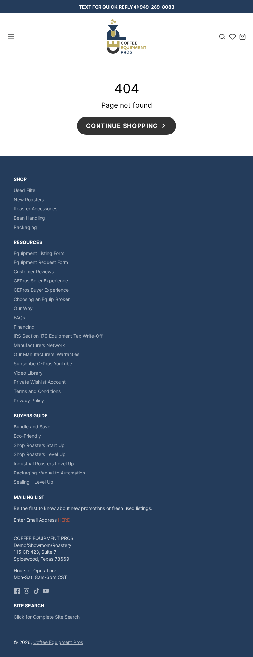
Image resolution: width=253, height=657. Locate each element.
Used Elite (24, 190)
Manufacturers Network (39, 345)
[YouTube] (46, 591)
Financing (24, 326)
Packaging (25, 227)
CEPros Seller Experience (41, 280)
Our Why (23, 308)
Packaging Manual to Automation (49, 472)
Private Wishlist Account (40, 382)
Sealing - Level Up (33, 482)
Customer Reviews (34, 271)
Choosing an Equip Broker (42, 299)
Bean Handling (29, 218)
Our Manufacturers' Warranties (46, 354)
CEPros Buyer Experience (41, 290)
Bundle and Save (32, 426)
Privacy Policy (29, 400)
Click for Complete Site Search (47, 617)
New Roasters (29, 199)
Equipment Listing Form (39, 253)
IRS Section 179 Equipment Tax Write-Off (58, 336)
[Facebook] (17, 591)
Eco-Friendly (27, 436)
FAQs (19, 317)
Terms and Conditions (37, 391)
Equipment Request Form (41, 262)
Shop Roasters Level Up (40, 454)
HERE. (64, 520)
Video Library (28, 373)
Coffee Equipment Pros (58, 642)
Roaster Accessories (35, 208)
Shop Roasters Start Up (39, 445)
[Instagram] (26, 591)
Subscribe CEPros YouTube (43, 363)
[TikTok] (36, 591)
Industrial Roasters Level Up (44, 463)
